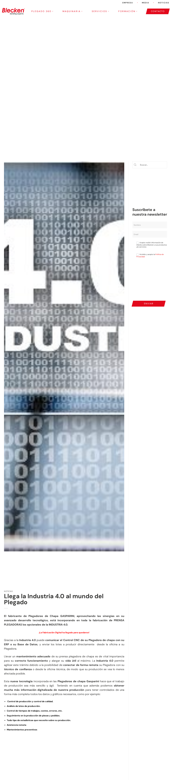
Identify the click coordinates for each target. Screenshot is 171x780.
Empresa (127, 2)
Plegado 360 (41, 11)
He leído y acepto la (150, 255)
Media (145, 2)
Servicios (99, 11)
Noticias (163, 2)
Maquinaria (72, 11)
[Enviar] (135, 164)
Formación (126, 11)
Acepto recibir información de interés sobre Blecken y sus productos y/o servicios (151, 245)
